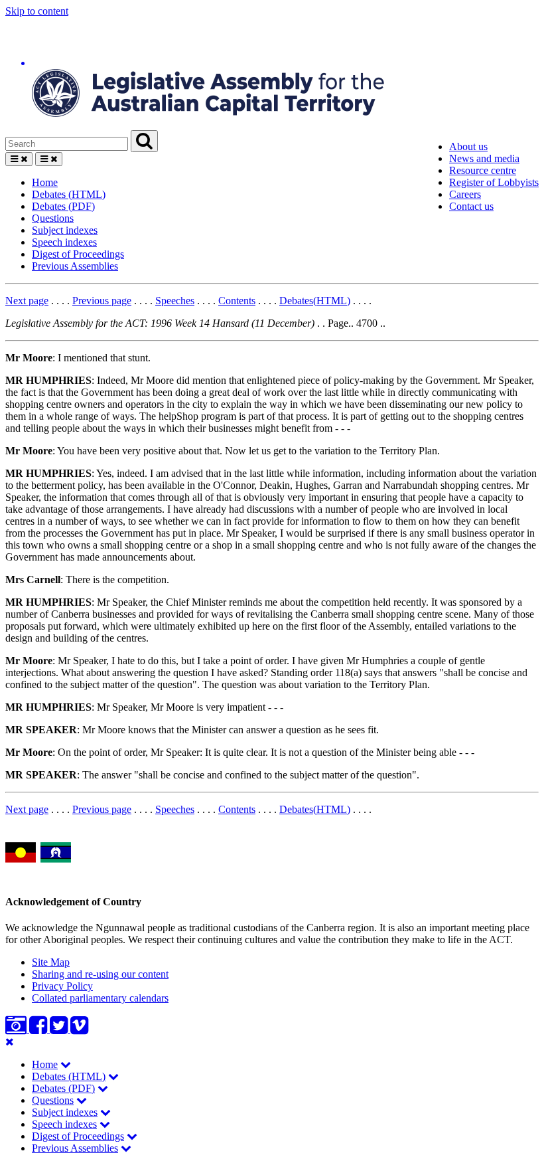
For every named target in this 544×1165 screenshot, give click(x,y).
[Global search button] (144, 141)
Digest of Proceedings (78, 254)
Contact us (471, 206)
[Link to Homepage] (272, 74)
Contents (236, 300)
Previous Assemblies (75, 266)
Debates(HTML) (314, 300)
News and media (484, 158)
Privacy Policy (62, 986)
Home (45, 182)
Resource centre (482, 170)
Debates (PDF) (63, 206)
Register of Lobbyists (494, 182)
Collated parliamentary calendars (100, 998)
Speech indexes (64, 242)
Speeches (174, 300)
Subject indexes (65, 230)
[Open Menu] (19, 159)
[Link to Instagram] (17, 1029)
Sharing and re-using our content (100, 974)
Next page (26, 300)
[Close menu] (9, 1041)
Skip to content (36, 11)
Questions (53, 218)
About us (468, 146)
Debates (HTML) (68, 194)
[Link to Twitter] (60, 1029)
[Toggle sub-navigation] (65, 1064)
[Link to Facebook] (39, 1029)
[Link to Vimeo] (79, 1029)
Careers (465, 194)
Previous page (101, 300)
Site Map (51, 962)
